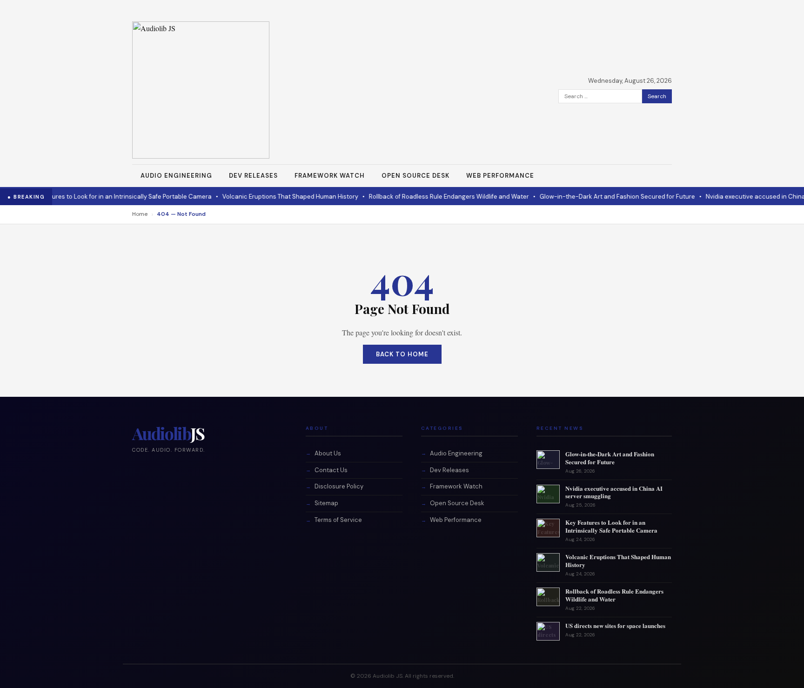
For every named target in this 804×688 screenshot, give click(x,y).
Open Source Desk (415, 176)
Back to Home (402, 354)
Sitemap (326, 503)
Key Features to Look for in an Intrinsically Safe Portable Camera (107, 196)
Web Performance (500, 176)
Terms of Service (338, 520)
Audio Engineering (176, 176)
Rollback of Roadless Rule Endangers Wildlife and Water (437, 196)
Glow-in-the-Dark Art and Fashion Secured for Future (605, 196)
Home (139, 214)
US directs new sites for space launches (615, 625)
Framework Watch (330, 176)
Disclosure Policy (339, 486)
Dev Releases (253, 176)
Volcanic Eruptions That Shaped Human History (278, 196)
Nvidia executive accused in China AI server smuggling (614, 492)
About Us (328, 453)
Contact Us (331, 470)
